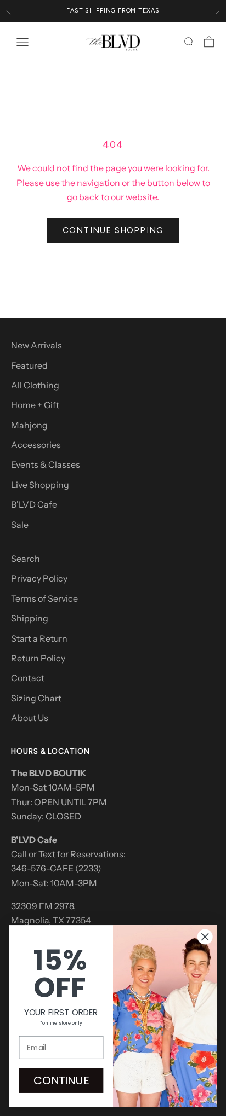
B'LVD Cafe (34, 504)
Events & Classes (45, 464)
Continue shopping (113, 230)
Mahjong (29, 425)
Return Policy (38, 658)
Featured (29, 365)
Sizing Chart (36, 698)
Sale (20, 524)
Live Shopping (40, 484)
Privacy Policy (39, 578)
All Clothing (35, 385)
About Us (29, 717)
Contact (27, 677)
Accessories (36, 444)
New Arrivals (36, 345)
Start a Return (39, 638)
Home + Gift (35, 404)
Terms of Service (44, 598)
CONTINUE (61, 1080)
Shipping (29, 618)
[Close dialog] (205, 937)
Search (25, 558)
